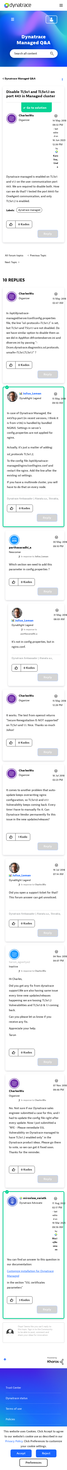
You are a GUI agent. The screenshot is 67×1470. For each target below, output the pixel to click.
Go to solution (36, 108)
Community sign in (51, 19)
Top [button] (5, 1359)
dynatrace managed (29, 210)
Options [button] (62, 78)
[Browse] (14, 19)
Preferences (33, 1462)
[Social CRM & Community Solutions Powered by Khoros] (55, 1360)
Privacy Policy (14, 1441)
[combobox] (33, 53)
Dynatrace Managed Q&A (20, 78)
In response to (34, 556)
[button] (21, 1453)
